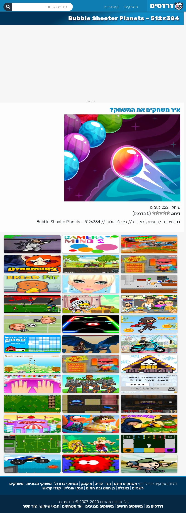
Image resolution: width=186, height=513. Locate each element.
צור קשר (30, 506)
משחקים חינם (125, 483)
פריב (99, 483)
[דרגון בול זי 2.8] (90, 451)
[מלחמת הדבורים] (32, 372)
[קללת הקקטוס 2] (149, 431)
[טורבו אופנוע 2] (149, 352)
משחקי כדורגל (66, 483)
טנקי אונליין (73, 488)
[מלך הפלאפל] (149, 312)
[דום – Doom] (149, 412)
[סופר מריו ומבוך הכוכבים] (32, 412)
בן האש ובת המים (100, 488)
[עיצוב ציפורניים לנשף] (32, 392)
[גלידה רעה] (149, 372)
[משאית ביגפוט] (32, 471)
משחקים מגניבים (99, 506)
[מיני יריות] (149, 471)
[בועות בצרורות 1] (90, 372)
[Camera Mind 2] (90, 252)
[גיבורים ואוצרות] (90, 312)
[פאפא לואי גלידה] (32, 431)
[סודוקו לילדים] (32, 352)
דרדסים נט (171, 221)
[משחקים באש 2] (90, 412)
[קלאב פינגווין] (90, 431)
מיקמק (86, 483)
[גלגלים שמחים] (149, 252)
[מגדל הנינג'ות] (149, 332)
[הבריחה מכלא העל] (149, 292)
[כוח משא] (90, 272)
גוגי (108, 483)
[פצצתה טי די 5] (90, 392)
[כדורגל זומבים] (32, 312)
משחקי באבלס (145, 221)
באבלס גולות (116, 221)
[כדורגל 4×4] (32, 451)
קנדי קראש (51, 488)
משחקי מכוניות (39, 483)
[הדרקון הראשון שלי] (90, 352)
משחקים (131, 7)
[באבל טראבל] (149, 272)
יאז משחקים (72, 506)
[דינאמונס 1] (32, 272)
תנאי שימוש (49, 506)
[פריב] (90, 471)
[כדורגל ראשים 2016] (32, 332)
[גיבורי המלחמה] (32, 252)
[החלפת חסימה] (149, 451)
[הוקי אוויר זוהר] (90, 332)
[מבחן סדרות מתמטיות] (149, 392)
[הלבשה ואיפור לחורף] (90, 292)
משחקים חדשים (130, 506)
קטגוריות (111, 7)
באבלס (123, 488)
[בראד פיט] (32, 292)
